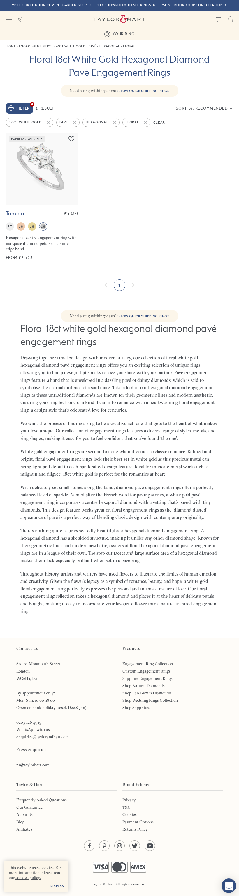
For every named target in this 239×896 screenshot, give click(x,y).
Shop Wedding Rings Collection (150, 700)
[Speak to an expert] (218, 19)
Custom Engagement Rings (146, 671)
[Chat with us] (229, 885)
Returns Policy (135, 829)
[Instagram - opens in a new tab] (119, 846)
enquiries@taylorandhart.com (42, 736)
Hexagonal (109, 46)
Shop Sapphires (136, 707)
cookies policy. (28, 877)
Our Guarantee (29, 807)
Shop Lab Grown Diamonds (146, 693)
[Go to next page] (132, 285)
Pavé (92, 46)
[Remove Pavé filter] (75, 122)
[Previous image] (14, 169)
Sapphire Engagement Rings (147, 678)
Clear (159, 122)
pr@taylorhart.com (33, 764)
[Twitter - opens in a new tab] (135, 846)
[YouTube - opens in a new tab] (150, 846)
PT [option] (10, 226)
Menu (9, 19)
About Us (24, 814)
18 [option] (21, 226)
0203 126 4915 (28, 722)
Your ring (123, 34)
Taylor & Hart (119, 19)
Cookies (129, 814)
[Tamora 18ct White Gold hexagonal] (42, 196)
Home (11, 46)
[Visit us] (20, 19)
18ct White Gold (70, 46)
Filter (24, 107)
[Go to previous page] (106, 285)
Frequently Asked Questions (41, 800)
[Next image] (69, 169)
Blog (20, 821)
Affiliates (24, 829)
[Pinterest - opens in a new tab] (104, 846)
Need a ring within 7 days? (120, 90)
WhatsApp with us (33, 729)
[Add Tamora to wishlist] (71, 139)
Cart (230, 19)
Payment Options (138, 821)
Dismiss (57, 886)
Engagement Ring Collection (147, 663)
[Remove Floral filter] (146, 122)
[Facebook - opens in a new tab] (89, 846)
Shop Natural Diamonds (143, 685)
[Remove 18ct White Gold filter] (49, 122)
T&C (126, 807)
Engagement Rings (35, 46)
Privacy (129, 800)
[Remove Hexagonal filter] (115, 122)
